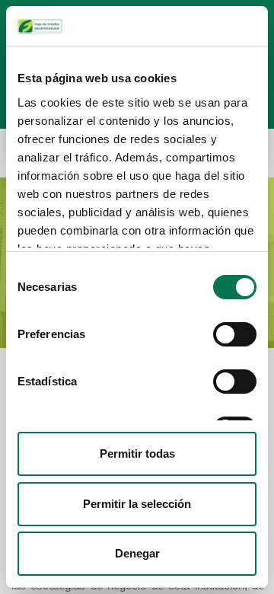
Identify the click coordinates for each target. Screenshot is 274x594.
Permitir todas (137, 453)
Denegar (137, 553)
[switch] (234, 334)
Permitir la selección (137, 503)
